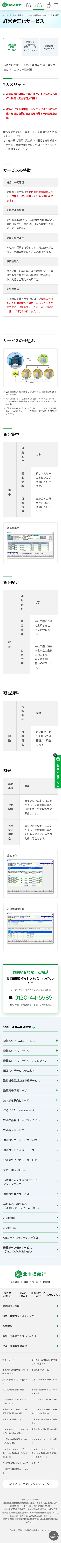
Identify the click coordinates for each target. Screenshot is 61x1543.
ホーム (6, 15)
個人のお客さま (27, 5)
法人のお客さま (38, 5)
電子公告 (35, 1463)
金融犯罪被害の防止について (15, 1463)
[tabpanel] (30, 1326)
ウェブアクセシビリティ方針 (44, 1379)
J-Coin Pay (9, 1227)
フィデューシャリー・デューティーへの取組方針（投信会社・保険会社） (44, 1453)
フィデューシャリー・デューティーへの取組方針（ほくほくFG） (15, 1453)
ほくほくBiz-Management (18, 1110)
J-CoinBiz (9, 1218)
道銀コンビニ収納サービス (18, 1150)
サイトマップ (8, 1359)
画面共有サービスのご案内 (18, 1070)
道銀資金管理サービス (16, 1194)
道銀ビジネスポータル (16, 1050)
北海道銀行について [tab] (38, 1294)
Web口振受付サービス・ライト (21, 1120)
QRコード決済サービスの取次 (20, 1237)
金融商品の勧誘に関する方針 (44, 1429)
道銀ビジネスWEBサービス (19, 1041)
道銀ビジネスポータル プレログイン (25, 1060)
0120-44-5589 (33, 997)
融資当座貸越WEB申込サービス (21, 1080)
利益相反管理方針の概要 (13, 1389)
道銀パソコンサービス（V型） (21, 1140)
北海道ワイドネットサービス (20, 1160)
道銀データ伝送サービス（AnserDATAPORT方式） (18, 1249)
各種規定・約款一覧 (40, 1369)
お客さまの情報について (13, 1419)
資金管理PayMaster (14, 1170)
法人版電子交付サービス (17, 1100)
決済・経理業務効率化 (38, 15)
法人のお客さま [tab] (22, 1294)
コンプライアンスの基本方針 (44, 1399)
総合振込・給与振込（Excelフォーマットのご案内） (22, 1206)
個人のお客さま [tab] (7, 1294)
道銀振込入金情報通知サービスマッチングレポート (21, 1182)
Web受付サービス (13, 1130)
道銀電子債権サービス (16, 1090)
